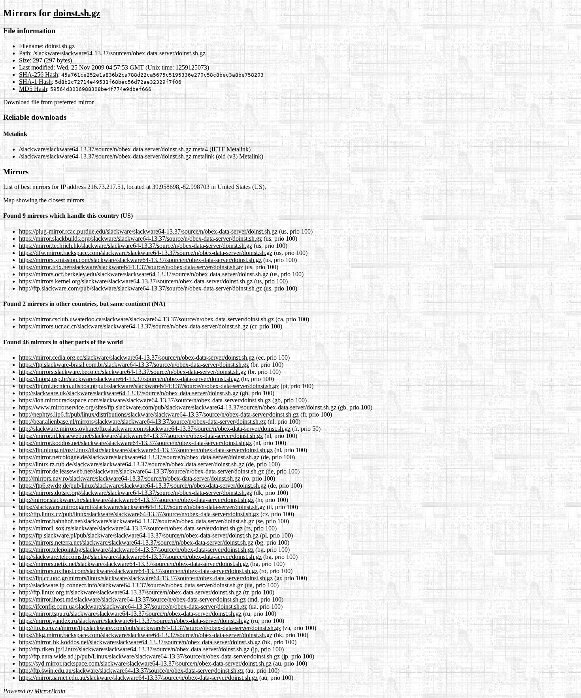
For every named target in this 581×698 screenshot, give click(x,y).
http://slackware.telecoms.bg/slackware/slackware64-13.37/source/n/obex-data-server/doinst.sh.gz (140, 556)
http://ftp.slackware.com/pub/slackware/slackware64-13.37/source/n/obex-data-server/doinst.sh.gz (140, 288)
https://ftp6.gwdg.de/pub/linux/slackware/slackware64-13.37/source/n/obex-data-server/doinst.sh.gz (142, 485)
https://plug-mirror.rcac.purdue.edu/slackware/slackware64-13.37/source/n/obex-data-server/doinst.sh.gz (148, 231)
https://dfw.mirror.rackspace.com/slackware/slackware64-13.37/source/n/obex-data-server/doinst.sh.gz (145, 252)
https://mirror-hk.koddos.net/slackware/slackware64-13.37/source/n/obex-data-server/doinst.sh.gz (139, 642)
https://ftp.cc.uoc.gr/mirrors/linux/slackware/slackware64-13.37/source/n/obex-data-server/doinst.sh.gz (146, 578)
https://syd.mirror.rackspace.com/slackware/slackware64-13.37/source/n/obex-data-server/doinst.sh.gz (145, 663)
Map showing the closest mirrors (43, 200)
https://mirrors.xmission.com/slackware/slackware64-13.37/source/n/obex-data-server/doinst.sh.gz (140, 260)
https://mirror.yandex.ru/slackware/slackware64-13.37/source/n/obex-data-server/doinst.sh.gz (134, 620)
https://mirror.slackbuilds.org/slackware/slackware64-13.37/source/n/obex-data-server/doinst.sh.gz (140, 238)
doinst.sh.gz (76, 13)
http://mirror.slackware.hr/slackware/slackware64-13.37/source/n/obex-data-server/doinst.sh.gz (136, 499)
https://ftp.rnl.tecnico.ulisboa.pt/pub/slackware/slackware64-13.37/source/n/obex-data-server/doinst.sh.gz (149, 386)
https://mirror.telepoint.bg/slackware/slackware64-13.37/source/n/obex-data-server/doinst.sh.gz (136, 549)
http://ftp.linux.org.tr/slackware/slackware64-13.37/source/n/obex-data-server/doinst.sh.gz (130, 592)
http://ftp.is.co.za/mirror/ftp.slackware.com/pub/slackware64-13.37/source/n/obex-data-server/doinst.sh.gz (150, 627)
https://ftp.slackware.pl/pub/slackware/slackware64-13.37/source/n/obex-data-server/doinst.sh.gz (138, 535)
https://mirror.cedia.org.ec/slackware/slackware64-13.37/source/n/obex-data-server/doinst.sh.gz (137, 357)
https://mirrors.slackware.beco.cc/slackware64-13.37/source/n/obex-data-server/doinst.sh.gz (132, 371)
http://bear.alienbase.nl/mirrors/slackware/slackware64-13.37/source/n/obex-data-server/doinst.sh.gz (142, 421)
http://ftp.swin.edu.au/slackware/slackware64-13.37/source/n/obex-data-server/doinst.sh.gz (131, 670)
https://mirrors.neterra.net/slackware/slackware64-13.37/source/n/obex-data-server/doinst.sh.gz (136, 542)
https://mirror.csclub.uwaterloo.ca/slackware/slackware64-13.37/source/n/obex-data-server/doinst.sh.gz (146, 319)
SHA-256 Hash (38, 74)
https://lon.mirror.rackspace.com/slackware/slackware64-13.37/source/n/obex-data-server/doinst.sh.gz (145, 400)
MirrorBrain (49, 691)
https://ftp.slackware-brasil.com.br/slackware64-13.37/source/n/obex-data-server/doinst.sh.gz (134, 364)
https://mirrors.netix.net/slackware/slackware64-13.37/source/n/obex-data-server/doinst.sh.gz (134, 563)
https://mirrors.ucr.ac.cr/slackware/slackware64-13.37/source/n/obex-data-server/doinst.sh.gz (133, 326)
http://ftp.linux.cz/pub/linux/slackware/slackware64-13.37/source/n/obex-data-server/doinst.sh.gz (139, 514)
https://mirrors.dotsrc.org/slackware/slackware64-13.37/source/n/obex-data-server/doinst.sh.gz (135, 492)
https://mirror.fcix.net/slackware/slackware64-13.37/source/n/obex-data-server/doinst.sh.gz (131, 267)
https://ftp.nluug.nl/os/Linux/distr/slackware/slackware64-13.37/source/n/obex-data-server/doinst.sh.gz (146, 450)
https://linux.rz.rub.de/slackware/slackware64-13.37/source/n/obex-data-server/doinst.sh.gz (131, 464)
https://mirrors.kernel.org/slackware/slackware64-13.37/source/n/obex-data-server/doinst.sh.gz (136, 281)
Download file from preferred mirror (48, 102)
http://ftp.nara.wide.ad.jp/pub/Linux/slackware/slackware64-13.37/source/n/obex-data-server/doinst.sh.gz (149, 656)
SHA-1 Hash (35, 81)
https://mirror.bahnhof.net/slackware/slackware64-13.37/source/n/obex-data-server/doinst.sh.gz (136, 521)
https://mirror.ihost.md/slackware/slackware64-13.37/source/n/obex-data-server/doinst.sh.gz (132, 599)
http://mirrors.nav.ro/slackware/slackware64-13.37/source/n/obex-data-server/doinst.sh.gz (129, 478)
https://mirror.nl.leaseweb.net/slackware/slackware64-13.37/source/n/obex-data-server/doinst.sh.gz (141, 435)
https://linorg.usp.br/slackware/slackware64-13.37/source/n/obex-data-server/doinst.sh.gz (129, 378)
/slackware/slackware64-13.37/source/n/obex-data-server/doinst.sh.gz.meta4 (113, 149)
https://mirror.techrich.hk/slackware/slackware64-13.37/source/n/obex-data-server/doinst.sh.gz (135, 245)
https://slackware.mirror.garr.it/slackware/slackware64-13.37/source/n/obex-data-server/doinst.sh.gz (142, 507)
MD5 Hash (33, 88)
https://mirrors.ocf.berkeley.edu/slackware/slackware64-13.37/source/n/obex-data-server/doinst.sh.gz (143, 274)
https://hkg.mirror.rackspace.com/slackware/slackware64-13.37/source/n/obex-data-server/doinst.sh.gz (145, 635)
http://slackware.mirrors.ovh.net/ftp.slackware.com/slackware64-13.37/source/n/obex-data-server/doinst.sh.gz (154, 428)
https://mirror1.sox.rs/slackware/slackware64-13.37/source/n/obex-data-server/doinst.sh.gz (131, 528)
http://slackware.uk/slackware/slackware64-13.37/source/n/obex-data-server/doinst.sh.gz (128, 393)
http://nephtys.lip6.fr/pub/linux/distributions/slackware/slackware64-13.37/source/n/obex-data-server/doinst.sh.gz (159, 414)
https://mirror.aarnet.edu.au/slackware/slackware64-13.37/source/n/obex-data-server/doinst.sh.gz (138, 677)
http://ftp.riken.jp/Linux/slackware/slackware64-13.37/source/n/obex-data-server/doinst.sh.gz (134, 649)
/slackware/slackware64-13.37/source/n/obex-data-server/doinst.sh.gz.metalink (116, 156)
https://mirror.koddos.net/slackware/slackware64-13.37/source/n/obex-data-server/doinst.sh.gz (135, 443)
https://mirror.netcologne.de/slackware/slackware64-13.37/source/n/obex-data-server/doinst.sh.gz (139, 457)
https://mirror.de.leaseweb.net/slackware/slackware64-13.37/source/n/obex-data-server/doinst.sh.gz (141, 471)
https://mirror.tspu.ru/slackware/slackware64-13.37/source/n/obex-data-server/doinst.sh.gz (130, 613)
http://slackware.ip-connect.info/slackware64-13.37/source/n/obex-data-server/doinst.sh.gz (131, 585)
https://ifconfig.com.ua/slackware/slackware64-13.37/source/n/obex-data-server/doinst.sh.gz (133, 606)
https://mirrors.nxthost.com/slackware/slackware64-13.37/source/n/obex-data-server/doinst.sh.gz (138, 571)
